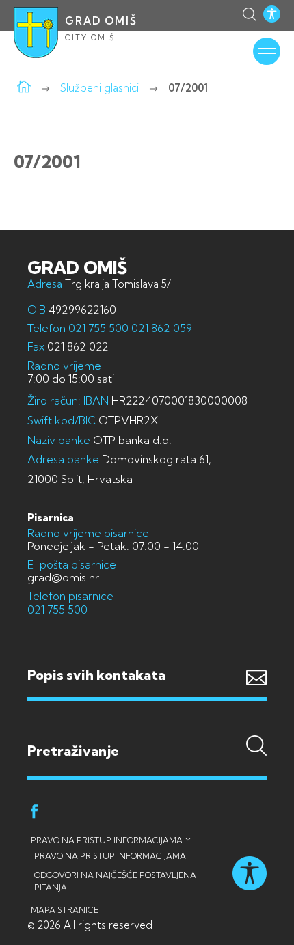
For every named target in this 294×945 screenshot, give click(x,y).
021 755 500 (98, 328)
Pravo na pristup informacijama (107, 840)
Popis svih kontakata (96, 674)
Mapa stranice (64, 910)
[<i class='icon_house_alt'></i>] (24, 87)
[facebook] (34, 813)
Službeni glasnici (99, 87)
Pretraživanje (147, 723)
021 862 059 (160, 328)
